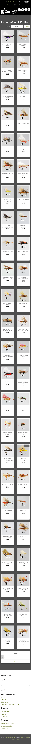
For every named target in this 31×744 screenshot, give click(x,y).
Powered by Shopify (15, 739)
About (9, 1)
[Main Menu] (29, 9)
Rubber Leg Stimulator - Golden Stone (23, 642)
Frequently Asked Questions (8, 723)
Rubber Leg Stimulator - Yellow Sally (7, 72)
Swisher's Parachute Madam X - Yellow (8, 357)
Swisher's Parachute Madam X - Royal (23, 383)
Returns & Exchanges (6, 725)
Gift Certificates (5, 711)
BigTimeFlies (8, 737)
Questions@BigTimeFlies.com (16, 5)
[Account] (26, 9)
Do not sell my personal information (10, 704)
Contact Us (15, 1)
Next (15, 661)
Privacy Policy (4, 728)
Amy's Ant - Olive (7, 122)
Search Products (5, 713)
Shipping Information (6, 726)
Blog (2, 701)
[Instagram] (3, 690)
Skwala (8, 148)
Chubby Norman (7, 407)
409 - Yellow (23, 96)
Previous (16, 653)
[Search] (19, 9)
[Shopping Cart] (22, 9)
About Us (3, 698)
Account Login (4, 716)
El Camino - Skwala (23, 407)
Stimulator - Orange (7, 173)
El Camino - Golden (23, 484)
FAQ (22, 1)
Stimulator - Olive (23, 536)
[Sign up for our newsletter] (27, 685)
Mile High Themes (25, 737)
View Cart (3, 714)
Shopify (13, 737)
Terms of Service (5, 702)
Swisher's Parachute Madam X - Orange (23, 279)
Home (3, 1)
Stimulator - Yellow (23, 199)
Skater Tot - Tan (23, 303)
